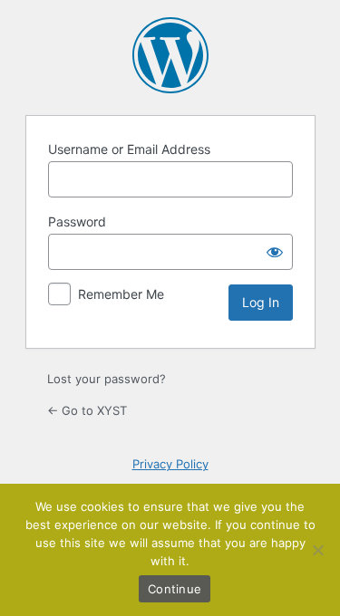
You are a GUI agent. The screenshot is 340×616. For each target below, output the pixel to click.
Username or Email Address (129, 149)
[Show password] (275, 252)
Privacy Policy (170, 464)
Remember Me (121, 294)
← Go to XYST (87, 410)
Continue (174, 589)
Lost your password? (106, 378)
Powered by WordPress (170, 55)
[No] (317, 550)
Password (77, 221)
